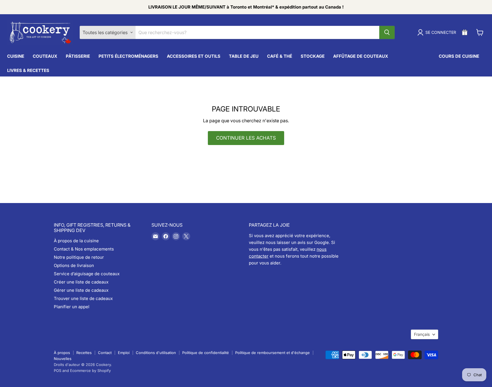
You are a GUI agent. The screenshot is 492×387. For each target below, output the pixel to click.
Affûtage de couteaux (360, 56)
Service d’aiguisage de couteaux (87, 273)
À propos (62, 352)
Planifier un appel (71, 306)
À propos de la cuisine (76, 240)
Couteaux (45, 56)
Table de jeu (244, 56)
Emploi (124, 352)
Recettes (84, 352)
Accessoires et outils (193, 56)
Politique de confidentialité (205, 352)
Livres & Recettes (28, 70)
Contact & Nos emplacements (84, 249)
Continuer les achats (246, 138)
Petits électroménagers (128, 56)
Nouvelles (62, 358)
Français (422, 334)
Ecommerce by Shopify (90, 370)
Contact (105, 352)
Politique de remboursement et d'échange (272, 352)
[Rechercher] (387, 32)
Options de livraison (74, 265)
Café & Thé (279, 56)
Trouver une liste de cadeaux (83, 298)
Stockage (313, 56)
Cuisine (15, 56)
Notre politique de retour (79, 257)
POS (57, 370)
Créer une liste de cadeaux (81, 282)
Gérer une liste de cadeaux (81, 290)
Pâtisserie (78, 56)
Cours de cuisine (459, 56)
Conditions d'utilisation (156, 352)
